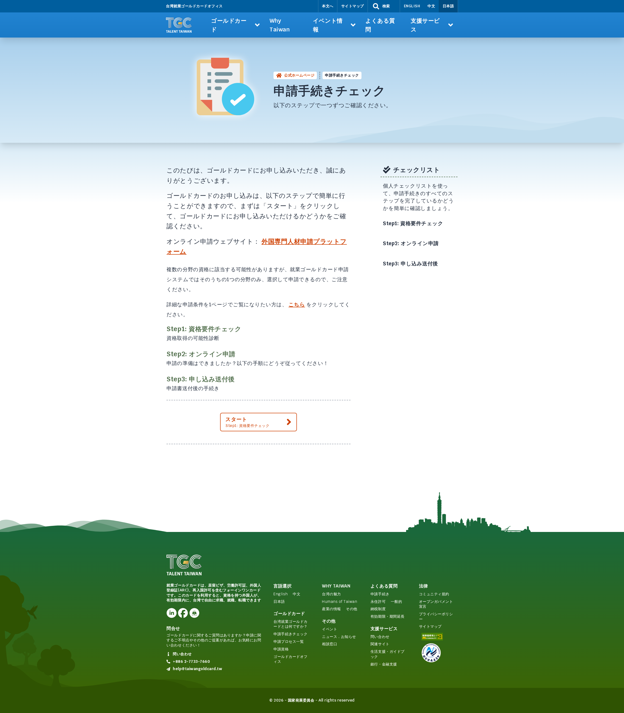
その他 (351, 608)
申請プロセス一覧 (288, 641)
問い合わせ (380, 636)
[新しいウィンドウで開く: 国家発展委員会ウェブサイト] (438, 653)
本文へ (327, 6)
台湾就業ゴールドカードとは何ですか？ (290, 624)
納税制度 (378, 608)
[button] (235, 25)
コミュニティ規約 (434, 594)
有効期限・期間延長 (387, 616)
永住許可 (378, 601)
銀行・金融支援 (383, 664)
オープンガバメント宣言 (436, 604)
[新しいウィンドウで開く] (171, 613)
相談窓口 (329, 643)
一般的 (396, 601)
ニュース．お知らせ (339, 636)
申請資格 (281, 649)
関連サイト (380, 643)
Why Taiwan (336, 586)
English (412, 6)
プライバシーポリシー (436, 616)
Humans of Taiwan (339, 601)
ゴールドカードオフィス (290, 659)
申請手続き (380, 594)
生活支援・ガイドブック (387, 654)
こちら (297, 304)
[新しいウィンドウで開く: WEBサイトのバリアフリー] (438, 636)
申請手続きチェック (290, 633)
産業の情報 (331, 608)
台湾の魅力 (331, 594)
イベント (329, 629)
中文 (431, 6)
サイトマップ (352, 6)
